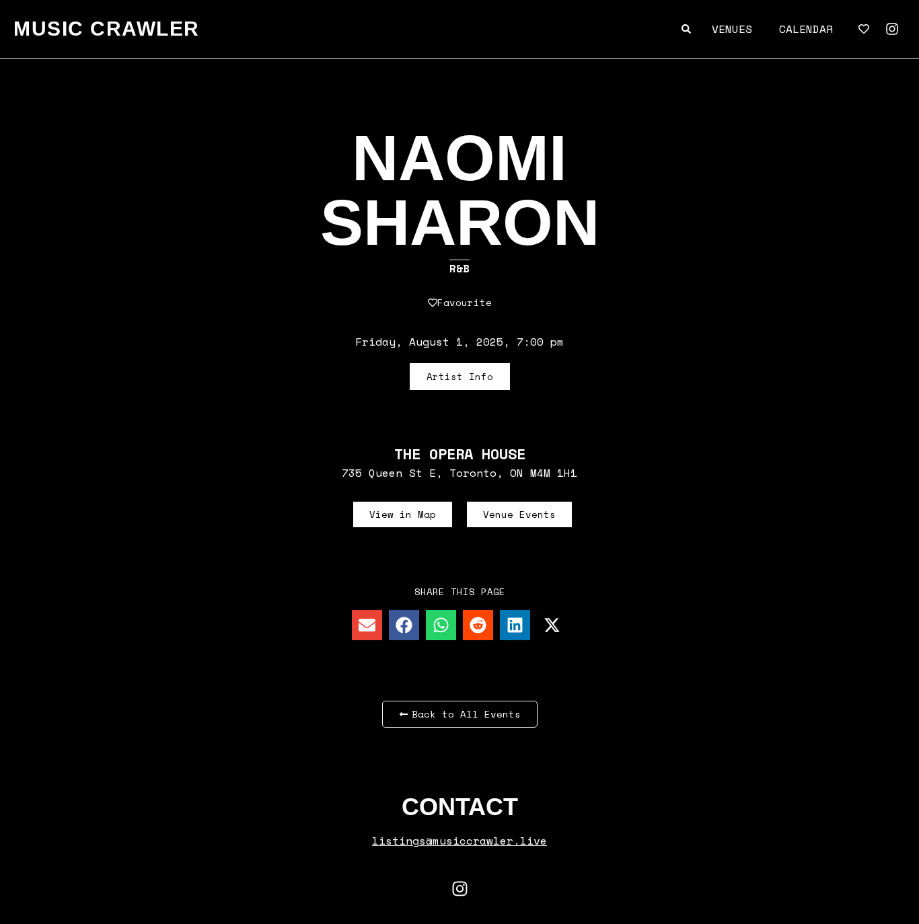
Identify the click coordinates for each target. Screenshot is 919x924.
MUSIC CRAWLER (106, 28)
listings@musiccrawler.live (459, 841)
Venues (732, 29)
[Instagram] (892, 28)
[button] (367, 625)
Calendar (806, 29)
